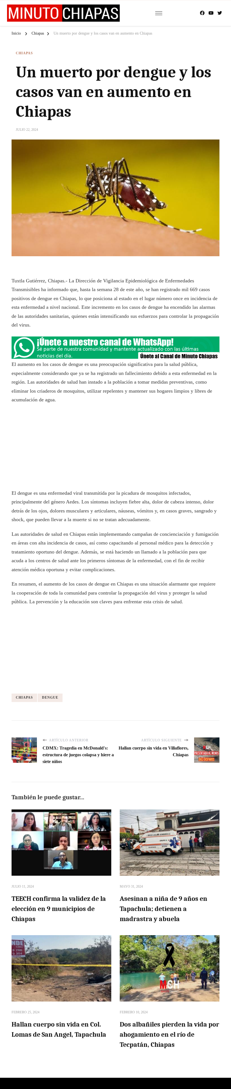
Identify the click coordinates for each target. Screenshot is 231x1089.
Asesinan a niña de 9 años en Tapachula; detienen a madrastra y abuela (163, 909)
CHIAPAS (24, 697)
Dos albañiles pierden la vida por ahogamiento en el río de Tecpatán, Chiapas (169, 1034)
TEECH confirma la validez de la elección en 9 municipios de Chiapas (59, 909)
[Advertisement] (115, 449)
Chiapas (24, 53)
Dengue (50, 697)
